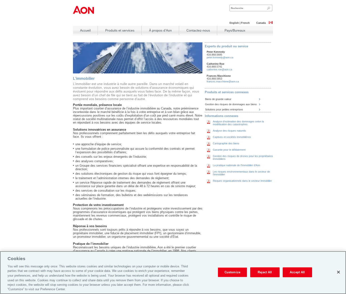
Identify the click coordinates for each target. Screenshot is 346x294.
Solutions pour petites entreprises (224, 109)
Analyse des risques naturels (229, 130)
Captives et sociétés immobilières (232, 137)
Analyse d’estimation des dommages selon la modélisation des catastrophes (238, 123)
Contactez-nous (198, 30)
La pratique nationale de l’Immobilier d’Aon (236, 165)
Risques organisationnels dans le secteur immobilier (242, 180)
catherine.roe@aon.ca (219, 69)
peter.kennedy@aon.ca (220, 57)
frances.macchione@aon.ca (223, 81)
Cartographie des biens (226, 143)
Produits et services (119, 30)
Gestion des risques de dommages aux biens (231, 104)
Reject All (265, 272)
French (245, 22)
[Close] (338, 272)
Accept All (297, 272)
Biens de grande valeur (218, 99)
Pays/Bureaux (235, 30)
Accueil (85, 30)
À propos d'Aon (160, 30)
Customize (232, 272)
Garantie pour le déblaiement (229, 149)
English (234, 22)
